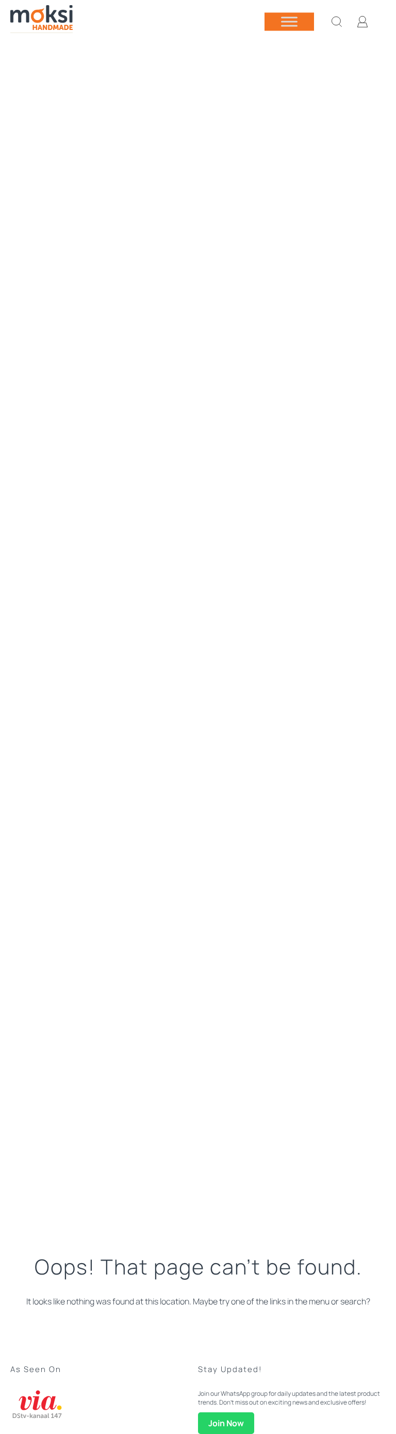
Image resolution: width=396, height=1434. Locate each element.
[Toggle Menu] (289, 21)
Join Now (226, 1423)
